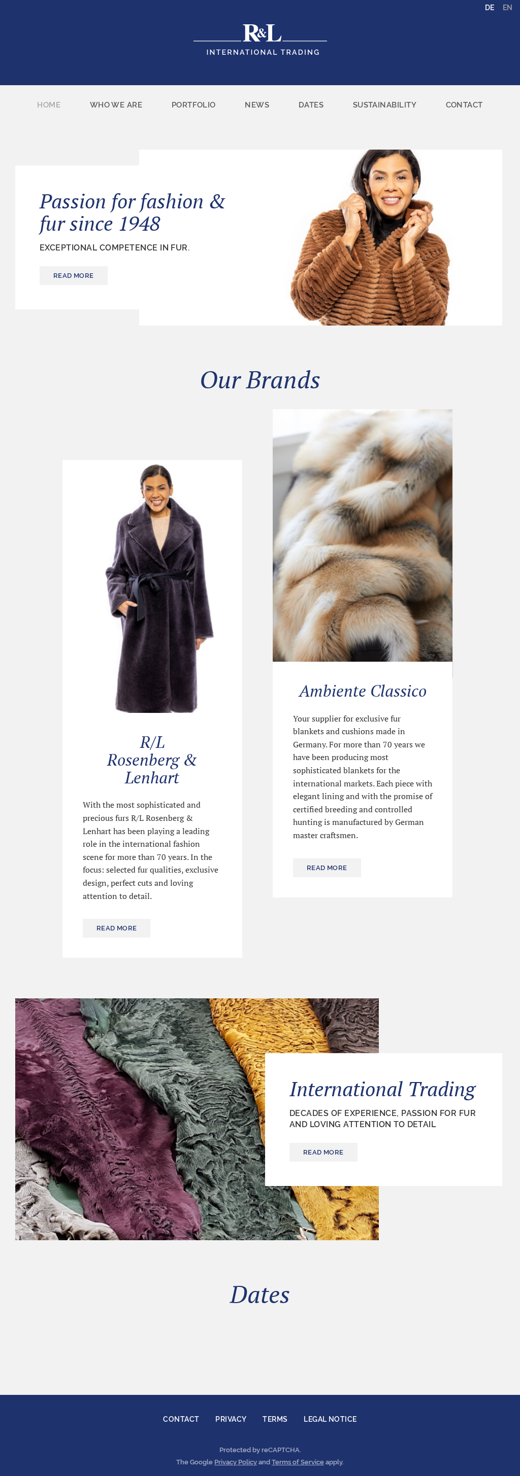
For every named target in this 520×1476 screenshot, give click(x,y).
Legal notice (330, 1419)
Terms (275, 1419)
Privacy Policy (235, 1462)
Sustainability (384, 105)
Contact (464, 105)
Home (48, 105)
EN (507, 8)
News (257, 105)
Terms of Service (298, 1462)
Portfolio (194, 105)
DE (489, 8)
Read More (73, 275)
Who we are (116, 105)
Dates (311, 105)
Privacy (230, 1419)
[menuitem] (48, 105)
